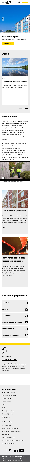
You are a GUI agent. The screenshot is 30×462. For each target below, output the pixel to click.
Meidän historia (6, 402)
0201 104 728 (9, 359)
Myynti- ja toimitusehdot (8, 458)
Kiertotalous (5, 434)
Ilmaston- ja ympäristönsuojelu (11, 431)
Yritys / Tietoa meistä (9, 389)
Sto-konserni (5, 408)
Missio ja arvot (6, 399)
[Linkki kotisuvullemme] (23, 2)
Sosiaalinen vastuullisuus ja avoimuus (13, 440)
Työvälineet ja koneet (10, 335)
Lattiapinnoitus (8, 329)
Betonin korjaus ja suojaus (12, 322)
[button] (3, 19)
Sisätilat (5, 309)
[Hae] (9, 2)
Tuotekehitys (6, 417)
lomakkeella (5, 371)
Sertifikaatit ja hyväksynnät (10, 428)
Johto (3, 405)
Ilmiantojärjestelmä (7, 414)
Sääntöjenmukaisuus (8, 411)
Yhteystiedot (5, 456)
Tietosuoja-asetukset (21, 458)
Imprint (12, 456)
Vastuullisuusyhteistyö (8, 443)
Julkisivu (5, 303)
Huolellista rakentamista (9, 396)
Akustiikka (6, 316)
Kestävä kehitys (7, 422)
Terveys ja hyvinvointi (8, 437)
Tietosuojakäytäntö (20, 456)
